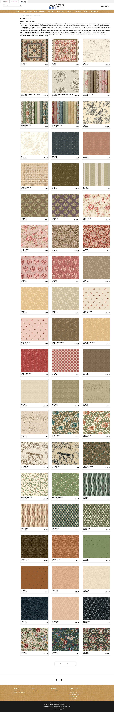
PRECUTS (69, 11)
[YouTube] (61, 680)
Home (22, 15)
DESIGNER (29, 15)
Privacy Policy (18, 690)
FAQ (33, 688)
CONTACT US (35, 690)
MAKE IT (86, 11)
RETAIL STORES (73, 690)
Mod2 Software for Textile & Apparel (57, 708)
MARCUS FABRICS (59, 703)
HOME (18, 11)
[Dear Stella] (14, 1)
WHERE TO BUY (74, 688)
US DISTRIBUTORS (74, 694)
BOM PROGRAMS (39, 11)
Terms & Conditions (19, 692)
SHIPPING (53, 688)
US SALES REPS (73, 692)
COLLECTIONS (27, 11)
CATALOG (78, 11)
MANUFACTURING (55, 690)
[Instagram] (56, 680)
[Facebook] (52, 680)
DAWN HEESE (37, 15)
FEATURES (94, 11)
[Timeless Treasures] (5, 1)
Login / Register (105, 6)
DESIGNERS (60, 11)
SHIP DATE (51, 11)
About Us (16, 688)
